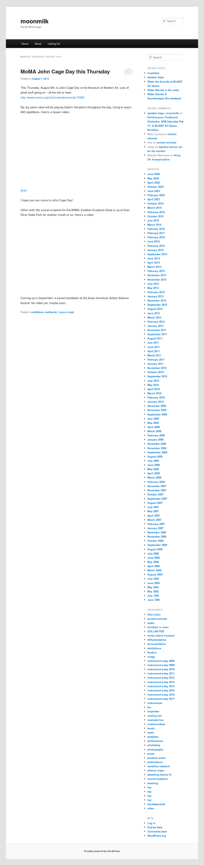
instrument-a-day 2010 (161, 669)
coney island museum (161, 635)
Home (25, 43)
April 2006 (153, 566)
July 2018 (153, 220)
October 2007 (155, 494)
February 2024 (156, 195)
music (151, 728)
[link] (23, 190)
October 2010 (155, 372)
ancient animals (166, 142)
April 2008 (153, 473)
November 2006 (156, 536)
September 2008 (157, 452)
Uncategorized (156, 804)
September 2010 (157, 376)
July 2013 (153, 284)
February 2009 (156, 435)
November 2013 (156, 279)
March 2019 (154, 208)
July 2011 (153, 342)
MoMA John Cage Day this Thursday (65, 71)
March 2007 (154, 520)
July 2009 (153, 418)
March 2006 (154, 570)
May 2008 (153, 469)
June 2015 (153, 241)
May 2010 (153, 385)
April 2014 (153, 262)
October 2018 (155, 216)
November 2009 (156, 410)
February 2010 (156, 397)
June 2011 (153, 347)
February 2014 (156, 271)
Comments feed (157, 831)
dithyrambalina (156, 640)
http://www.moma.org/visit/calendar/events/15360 (52, 97)
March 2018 (154, 224)
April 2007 (153, 515)
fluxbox (152, 652)
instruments (154, 703)
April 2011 (153, 351)
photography (155, 749)
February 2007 (156, 524)
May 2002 (153, 591)
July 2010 (153, 381)
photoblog (153, 745)
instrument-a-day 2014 (161, 686)
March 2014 (154, 267)
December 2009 (156, 406)
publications (155, 762)
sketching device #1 (159, 774)
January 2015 (155, 250)
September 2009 (157, 414)
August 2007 (155, 503)
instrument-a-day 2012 (161, 677)
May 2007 (153, 511)
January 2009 (155, 439)
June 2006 (153, 558)
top (149, 787)
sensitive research (158, 766)
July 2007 (153, 507)
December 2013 (156, 275)
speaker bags (155, 77)
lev (149, 707)
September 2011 (157, 334)
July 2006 (153, 553)
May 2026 (153, 178)
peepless (152, 736)
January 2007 (155, 528)
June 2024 (153, 191)
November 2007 (156, 490)
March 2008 (154, 477)
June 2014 (153, 258)
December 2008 (156, 444)
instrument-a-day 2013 (161, 682)
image (151, 656)
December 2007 (156, 486)
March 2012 (154, 317)
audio (150, 623)
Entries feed (154, 827)
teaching (152, 783)
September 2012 (157, 304)
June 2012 (153, 313)
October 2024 (155, 187)
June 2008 (153, 465)
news (150, 732)
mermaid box (155, 720)
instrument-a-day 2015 (161, 690)
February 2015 (156, 246)
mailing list (54, 43)
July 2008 (153, 461)
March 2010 (154, 393)
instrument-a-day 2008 (161, 661)
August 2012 (155, 309)
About (38, 43)
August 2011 (155, 338)
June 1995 (153, 600)
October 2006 (155, 541)
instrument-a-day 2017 (161, 699)
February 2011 (156, 359)
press (150, 753)
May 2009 (153, 423)
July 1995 (153, 595)
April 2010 (153, 389)
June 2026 (153, 174)
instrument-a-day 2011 (161, 673)
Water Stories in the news (163, 90)
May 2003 (153, 587)
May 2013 (153, 288)
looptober (153, 73)
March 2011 (154, 355)
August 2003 (155, 574)
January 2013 (155, 296)
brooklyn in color (158, 627)
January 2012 (155, 326)
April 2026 (153, 182)
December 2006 (156, 532)
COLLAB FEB (155, 631)
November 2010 (156, 368)
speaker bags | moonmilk (163, 113)
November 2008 (156, 448)
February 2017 (156, 233)
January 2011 (155, 364)
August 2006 (155, 549)
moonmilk (35, 21)
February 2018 (156, 229)
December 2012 (156, 300)
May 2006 (153, 562)
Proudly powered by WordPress (102, 851)
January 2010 (155, 401)
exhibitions (37, 312)
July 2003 (153, 578)
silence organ (155, 770)
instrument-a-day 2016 (161, 694)
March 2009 (154, 431)
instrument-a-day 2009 (161, 665)
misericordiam (156, 724)
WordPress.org (156, 835)
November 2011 (156, 330)
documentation (156, 644)
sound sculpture (157, 779)
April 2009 (153, 427)
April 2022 (153, 199)
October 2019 (155, 203)
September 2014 (157, 254)
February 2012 (156, 321)
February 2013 (156, 292)
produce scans (156, 758)
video (150, 808)
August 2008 (155, 456)
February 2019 (156, 212)
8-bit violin (154, 614)
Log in (151, 823)
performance (155, 741)
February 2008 (156, 482)
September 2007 (157, 498)
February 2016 (156, 237)
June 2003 (153, 583)
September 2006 (157, 545)
